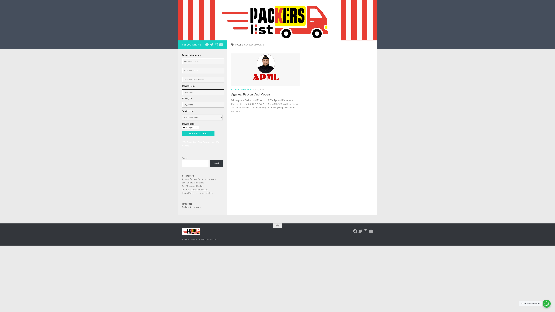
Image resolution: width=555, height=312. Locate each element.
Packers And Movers (241, 90)
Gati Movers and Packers (193, 186)
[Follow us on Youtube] (221, 44)
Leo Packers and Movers (193, 182)
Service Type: (188, 111)
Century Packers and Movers (195, 189)
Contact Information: (191, 55)
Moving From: (188, 86)
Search (185, 158)
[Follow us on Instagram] (216, 44)
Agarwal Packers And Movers (251, 94)
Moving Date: (188, 124)
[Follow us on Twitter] (211, 44)
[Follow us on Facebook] (207, 44)
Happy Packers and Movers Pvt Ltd (197, 193)
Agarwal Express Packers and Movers (199, 179)
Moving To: (187, 98)
